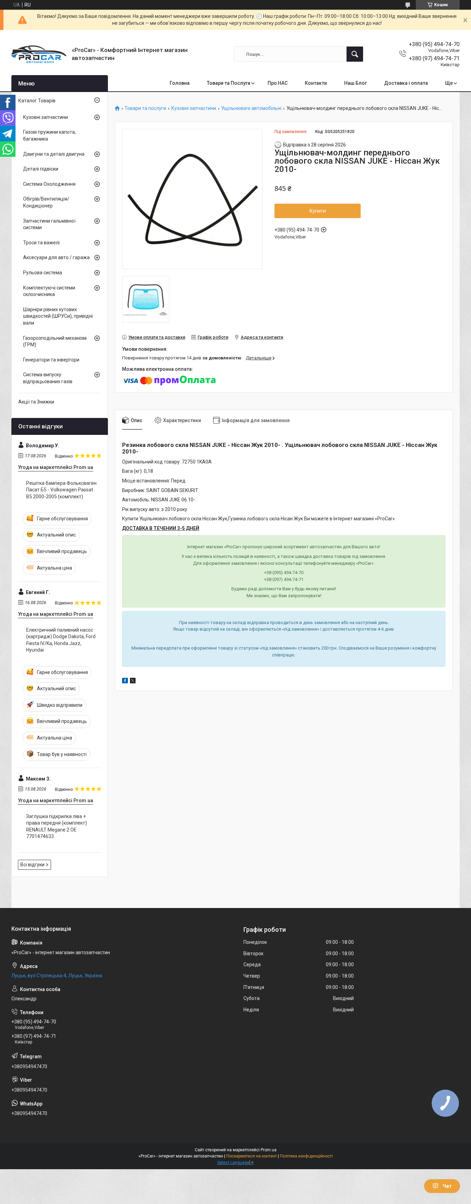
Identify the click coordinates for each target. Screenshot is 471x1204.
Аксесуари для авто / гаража (56, 257)
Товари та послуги (145, 108)
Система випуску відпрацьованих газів (47, 378)
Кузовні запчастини (193, 108)
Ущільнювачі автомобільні (251, 108)
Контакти (316, 83)
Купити (318, 211)
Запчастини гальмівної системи (49, 224)
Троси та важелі (41, 242)
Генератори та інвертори (51, 360)
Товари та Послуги (228, 83)
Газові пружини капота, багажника (49, 135)
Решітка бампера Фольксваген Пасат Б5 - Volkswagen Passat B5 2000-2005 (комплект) (61, 489)
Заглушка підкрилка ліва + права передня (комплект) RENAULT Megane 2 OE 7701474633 (56, 826)
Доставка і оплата (406, 83)
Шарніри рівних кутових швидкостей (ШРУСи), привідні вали (58, 316)
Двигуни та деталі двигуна (53, 154)
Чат (447, 1186)
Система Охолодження (49, 184)
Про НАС (278, 83)
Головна (180, 83)
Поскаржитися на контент (251, 1156)
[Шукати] (355, 54)
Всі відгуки (32, 864)
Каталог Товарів (37, 100)
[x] (133, 681)
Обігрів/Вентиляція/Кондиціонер (46, 202)
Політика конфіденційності (306, 1156)
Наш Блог (355, 83)
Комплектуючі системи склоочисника (49, 291)
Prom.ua (269, 1149)
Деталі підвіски (40, 169)
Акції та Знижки (36, 402)
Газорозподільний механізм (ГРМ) (55, 341)
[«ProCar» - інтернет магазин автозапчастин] (39, 54)
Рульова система (42, 272)
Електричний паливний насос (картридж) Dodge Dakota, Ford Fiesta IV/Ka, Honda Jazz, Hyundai (61, 640)
